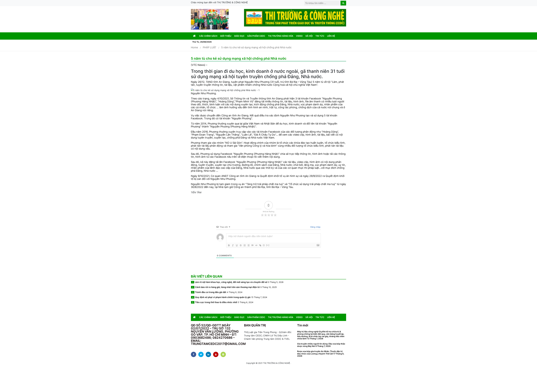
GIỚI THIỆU (225, 36)
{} (264, 245)
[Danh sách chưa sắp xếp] (248, 245)
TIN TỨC (319, 36)
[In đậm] (229, 245)
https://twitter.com (201, 354)
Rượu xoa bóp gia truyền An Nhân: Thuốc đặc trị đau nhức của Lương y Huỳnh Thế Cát (320, 352)
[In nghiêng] (233, 245)
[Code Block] (256, 245)
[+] (267, 245)
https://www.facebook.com (193, 354)
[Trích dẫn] (252, 245)
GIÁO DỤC (239, 36)
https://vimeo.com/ (223, 354)
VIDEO (299, 36)
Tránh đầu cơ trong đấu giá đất (210, 292)
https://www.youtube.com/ (215, 354)
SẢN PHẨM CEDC (256, 36)
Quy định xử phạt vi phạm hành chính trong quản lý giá (222, 297)
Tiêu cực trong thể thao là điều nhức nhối (216, 302)
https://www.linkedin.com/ (208, 354)
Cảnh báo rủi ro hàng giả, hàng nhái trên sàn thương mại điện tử (227, 287)
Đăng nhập (315, 227)
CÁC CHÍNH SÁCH (208, 36)
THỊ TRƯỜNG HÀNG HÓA (280, 36)
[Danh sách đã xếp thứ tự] (245, 245)
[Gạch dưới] (237, 245)
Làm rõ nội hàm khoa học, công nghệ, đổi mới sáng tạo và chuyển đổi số (231, 282)
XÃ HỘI (309, 36)
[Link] (260, 245)
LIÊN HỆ (331, 36)
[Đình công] (241, 245)
